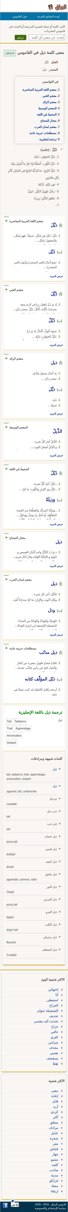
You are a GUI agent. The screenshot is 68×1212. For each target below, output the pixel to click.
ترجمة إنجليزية (48, 139)
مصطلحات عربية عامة (43, 133)
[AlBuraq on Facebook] (5, 1206)
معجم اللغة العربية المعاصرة (40, 89)
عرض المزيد (56, 276)
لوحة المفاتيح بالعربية (48, 16)
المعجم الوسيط (47, 108)
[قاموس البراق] (57, 7)
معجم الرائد (50, 102)
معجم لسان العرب (45, 126)
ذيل (55, 769)
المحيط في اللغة (47, 114)
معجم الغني (50, 95)
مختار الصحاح (48, 120)
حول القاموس (20, 16)
